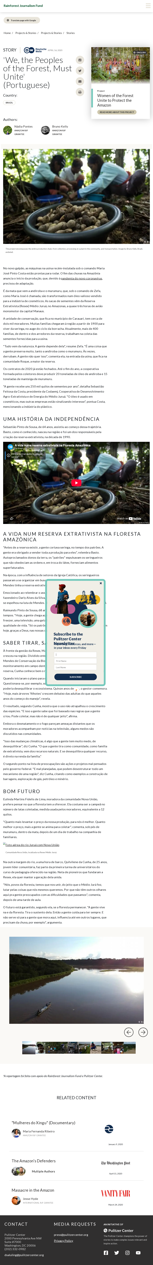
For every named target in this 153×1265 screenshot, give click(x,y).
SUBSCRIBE (76, 676)
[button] (75, 639)
